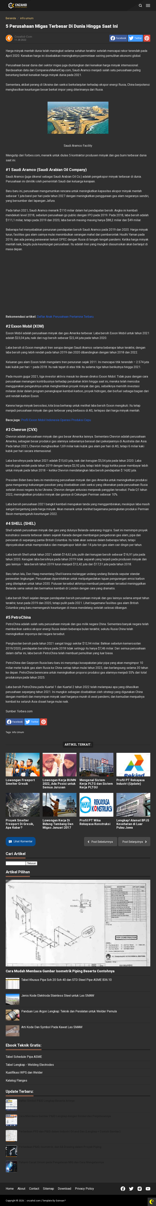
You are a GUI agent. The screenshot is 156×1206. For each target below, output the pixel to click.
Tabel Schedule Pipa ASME (24, 1057)
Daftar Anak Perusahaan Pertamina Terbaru (65, 316)
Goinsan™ (61, 1200)
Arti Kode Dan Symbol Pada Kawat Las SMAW (51, 1027)
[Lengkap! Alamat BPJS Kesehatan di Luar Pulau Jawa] (133, 805)
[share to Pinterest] (146, 38)
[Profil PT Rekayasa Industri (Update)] (133, 765)
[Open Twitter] (131, 1188)
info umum (18, 732)
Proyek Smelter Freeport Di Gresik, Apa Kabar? (20, 824)
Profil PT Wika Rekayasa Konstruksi (95, 822)
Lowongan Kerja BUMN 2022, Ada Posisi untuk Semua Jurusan (59, 783)
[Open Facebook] (123, 1188)
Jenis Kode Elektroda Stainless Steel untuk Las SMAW (57, 995)
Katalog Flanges (16, 1080)
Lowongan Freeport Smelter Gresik (20, 782)
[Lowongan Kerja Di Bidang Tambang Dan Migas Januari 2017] (59, 805)
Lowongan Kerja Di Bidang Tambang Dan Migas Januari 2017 (58, 824)
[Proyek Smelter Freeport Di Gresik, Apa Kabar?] (23, 805)
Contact (34, 1188)
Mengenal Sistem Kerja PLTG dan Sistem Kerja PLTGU (96, 783)
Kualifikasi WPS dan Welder (24, 1072)
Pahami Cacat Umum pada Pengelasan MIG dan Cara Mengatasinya (61, 1162)
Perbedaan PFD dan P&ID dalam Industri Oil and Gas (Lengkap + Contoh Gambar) (70, 1131)
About (21, 1188)
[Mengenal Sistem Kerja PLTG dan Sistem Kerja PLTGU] (96, 765)
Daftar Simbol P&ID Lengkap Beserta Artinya (47, 1100)
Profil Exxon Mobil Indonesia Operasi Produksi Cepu (56, 420)
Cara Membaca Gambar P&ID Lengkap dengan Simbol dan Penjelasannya (65, 1116)
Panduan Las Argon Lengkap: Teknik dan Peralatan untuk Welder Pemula (69, 1011)
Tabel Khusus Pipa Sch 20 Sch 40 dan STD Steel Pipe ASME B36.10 (66, 980)
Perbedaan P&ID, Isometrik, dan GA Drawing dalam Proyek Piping (60, 1146)
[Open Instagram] (139, 1188)
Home (10, 1188)
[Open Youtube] (148, 1188)
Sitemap (48, 1188)
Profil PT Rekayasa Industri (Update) (130, 782)
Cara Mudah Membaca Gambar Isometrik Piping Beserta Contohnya (60, 971)
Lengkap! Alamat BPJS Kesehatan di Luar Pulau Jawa (132, 824)
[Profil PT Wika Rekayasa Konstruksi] (96, 805)
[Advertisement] (78, 283)
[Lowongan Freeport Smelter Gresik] (23, 765)
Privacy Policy (84, 1188)
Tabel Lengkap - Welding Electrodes (30, 1065)
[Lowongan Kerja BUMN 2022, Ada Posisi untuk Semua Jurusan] (59, 765)
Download (64, 1188)
